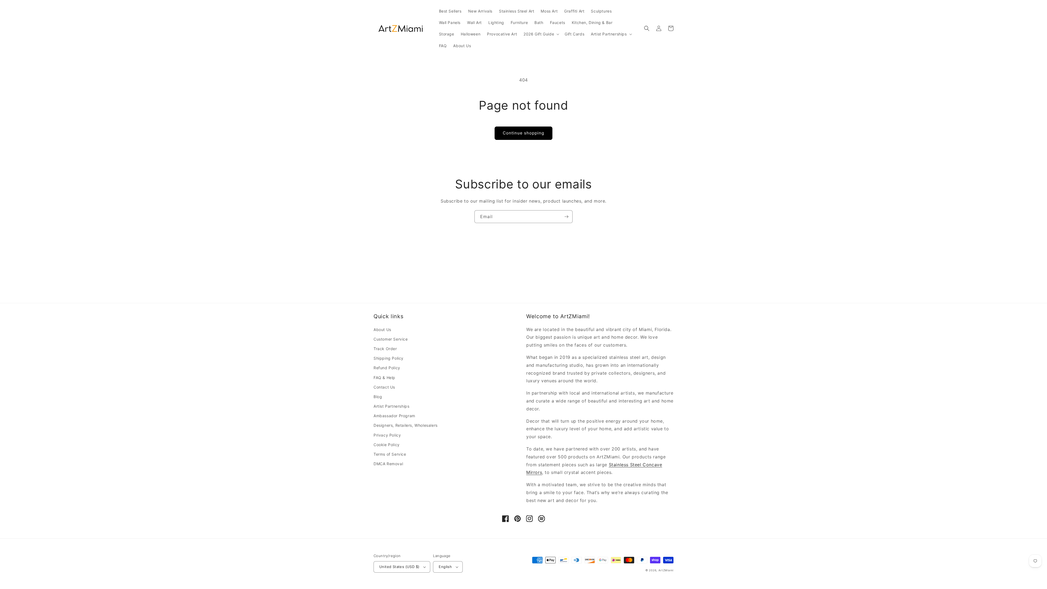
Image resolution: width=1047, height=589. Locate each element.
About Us (382, 329)
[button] (540, 34)
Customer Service (391, 339)
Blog (378, 396)
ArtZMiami (665, 570)
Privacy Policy (387, 435)
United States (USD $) (399, 566)
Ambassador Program (394, 415)
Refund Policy (387, 367)
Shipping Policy (389, 358)
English (445, 566)
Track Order (385, 348)
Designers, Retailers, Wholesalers (406, 425)
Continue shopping (523, 133)
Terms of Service (390, 454)
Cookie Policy (387, 444)
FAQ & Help (384, 377)
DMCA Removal (388, 463)
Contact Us (384, 387)
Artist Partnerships (391, 406)
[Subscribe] (566, 216)
